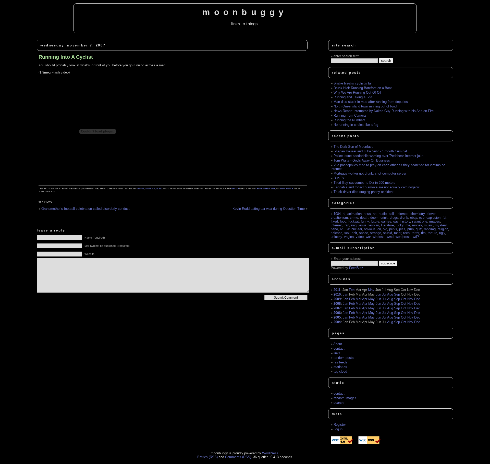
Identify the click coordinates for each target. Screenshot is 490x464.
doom (374, 217)
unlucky (150, 189)
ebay (413, 217)
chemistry (417, 214)
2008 (337, 304)
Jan (345, 294)
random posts (344, 358)
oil (379, 229)
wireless (379, 237)
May (371, 290)
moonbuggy (244, 12)
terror (415, 233)
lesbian (374, 225)
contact (339, 348)
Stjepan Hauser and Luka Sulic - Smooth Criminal (370, 151)
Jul (384, 294)
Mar (358, 299)
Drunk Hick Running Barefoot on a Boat (363, 88)
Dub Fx (339, 178)
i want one (419, 221)
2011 (337, 290)
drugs (394, 217)
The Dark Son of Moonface (353, 147)
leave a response (265, 189)
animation (354, 214)
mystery (441, 225)
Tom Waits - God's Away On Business (362, 160)
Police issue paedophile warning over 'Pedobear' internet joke (378, 156)
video (159, 189)
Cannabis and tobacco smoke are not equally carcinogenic (377, 187)
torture (432, 233)
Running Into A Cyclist (66, 57)
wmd (390, 237)
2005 (337, 317)
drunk (404, 217)
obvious (369, 229)
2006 (337, 313)
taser (397, 233)
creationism (339, 217)
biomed (403, 214)
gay (395, 221)
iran (346, 225)
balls (392, 214)
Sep (397, 294)
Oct (403, 299)
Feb (351, 290)
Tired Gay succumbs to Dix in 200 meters (364, 183)
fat (444, 217)
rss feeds (340, 362)
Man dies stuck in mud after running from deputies (371, 102)
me (408, 225)
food (343, 221)
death (364, 217)
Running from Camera (350, 115)
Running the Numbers (349, 120)
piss (402, 229)
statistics (340, 367)
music (428, 225)
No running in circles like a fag (356, 125)
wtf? (416, 237)
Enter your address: (348, 259)
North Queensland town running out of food (365, 106)
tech (406, 233)
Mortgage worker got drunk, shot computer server (370, 173)
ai (344, 214)
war (368, 237)
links (337, 353)
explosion (433, 217)
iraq (354, 225)
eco (421, 217)
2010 (337, 294)
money (417, 225)
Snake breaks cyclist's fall (353, 83)
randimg (430, 229)
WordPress (270, 453)
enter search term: (347, 56)
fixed (334, 221)
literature (387, 225)
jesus (362, 225)
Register (340, 424)
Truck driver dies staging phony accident (364, 192)
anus (367, 214)
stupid (140, 189)
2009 (337, 299)
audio (383, 214)
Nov (410, 299)
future (375, 221)
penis (393, 229)
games (386, 221)
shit (354, 233)
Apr (364, 299)
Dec (417, 299)
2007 (337, 308)
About (337, 344)
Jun (378, 294)
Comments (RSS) (238, 457)
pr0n (410, 229)
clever (431, 214)
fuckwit (353, 221)
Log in (338, 429)
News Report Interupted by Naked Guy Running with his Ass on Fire (384, 111)
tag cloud (340, 371)
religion (443, 229)
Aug (390, 294)
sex (347, 233)
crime (354, 217)
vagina (349, 237)
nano (334, 229)
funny (365, 221)
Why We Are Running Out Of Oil (357, 92)
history (405, 221)
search (339, 403)
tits (423, 233)
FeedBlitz (356, 268)
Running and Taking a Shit (353, 97)
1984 (337, 214)
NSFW (344, 229)
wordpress (403, 237)
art (375, 214)
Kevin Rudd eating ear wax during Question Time (268, 209)
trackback (286, 189)
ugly (442, 233)
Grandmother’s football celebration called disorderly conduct (85, 209)
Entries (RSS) (207, 457)
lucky (399, 225)
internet (336, 225)
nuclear (356, 229)
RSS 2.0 (235, 189)
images (434, 221)
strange (375, 233)
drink (384, 217)
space (363, 233)
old (385, 229)
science (336, 233)
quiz (419, 229)
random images (345, 398)
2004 (337, 322)
